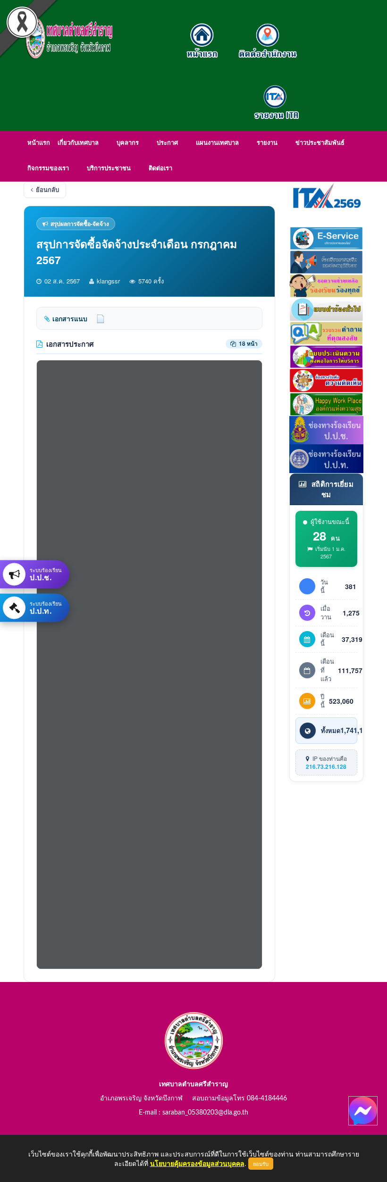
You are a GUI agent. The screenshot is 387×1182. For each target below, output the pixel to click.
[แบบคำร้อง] (326, 308)
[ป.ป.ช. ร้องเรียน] (326, 429)
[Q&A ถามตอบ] (326, 332)
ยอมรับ (261, 1163)
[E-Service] (326, 237)
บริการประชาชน (109, 169)
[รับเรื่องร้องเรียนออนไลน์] (326, 379)
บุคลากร (128, 143)
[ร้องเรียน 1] (326, 261)
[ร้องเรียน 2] (326, 284)
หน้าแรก (38, 143)
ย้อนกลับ (47, 189)
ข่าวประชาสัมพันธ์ (320, 143)
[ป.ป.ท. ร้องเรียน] (326, 457)
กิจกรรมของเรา (48, 169)
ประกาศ (167, 143)
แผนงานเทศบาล (217, 143)
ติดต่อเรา (160, 169)
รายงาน (267, 143)
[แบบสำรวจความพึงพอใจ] (326, 355)
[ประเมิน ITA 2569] (326, 195)
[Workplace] (326, 403)
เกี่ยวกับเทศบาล (78, 143)
